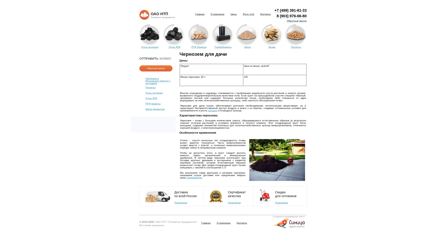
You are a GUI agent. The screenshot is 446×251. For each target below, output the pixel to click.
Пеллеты (150, 87)
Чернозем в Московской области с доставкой (158, 81)
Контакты (265, 14)
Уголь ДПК (151, 98)
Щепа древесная (155, 109)
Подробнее (180, 202)
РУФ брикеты (153, 103)
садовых (212, 110)
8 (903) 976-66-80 (292, 16)
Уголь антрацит (154, 93)
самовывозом (194, 177)
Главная (200, 14)
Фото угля (248, 14)
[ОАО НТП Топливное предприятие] (144, 15)
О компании (217, 14)
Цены (233, 14)
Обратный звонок (297, 21)
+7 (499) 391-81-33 (290, 10)
